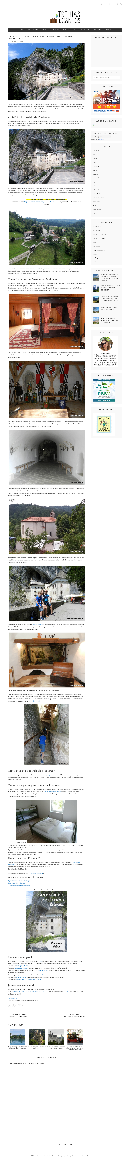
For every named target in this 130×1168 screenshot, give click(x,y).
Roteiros (97, 29)
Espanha (95, 174)
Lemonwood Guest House (52, 791)
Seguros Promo (43, 970)
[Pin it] (21, 1005)
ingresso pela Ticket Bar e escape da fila (29, 979)
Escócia (95, 170)
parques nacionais (99, 250)
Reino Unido (97, 193)
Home (21, 29)
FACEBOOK (17, 992)
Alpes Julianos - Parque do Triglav (19, 881)
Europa (64, 29)
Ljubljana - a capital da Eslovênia (19, 885)
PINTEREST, (36, 992)
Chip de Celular (21, 977)
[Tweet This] (9, 1005)
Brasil (55, 29)
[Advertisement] (57, 1126)
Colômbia (96, 166)
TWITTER (45, 992)
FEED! (66, 992)
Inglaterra (96, 182)
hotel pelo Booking (22, 966)
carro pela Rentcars (22, 968)
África (35, 29)
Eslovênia (31, 1000)
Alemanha (96, 150)
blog (40, 961)
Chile (94, 162)
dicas (94, 242)
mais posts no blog (37, 873)
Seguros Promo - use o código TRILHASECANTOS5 (42, 202)
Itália (94, 186)
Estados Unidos (98, 178)
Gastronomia (85, 29)
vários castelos (38, 624)
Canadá (95, 158)
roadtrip (95, 258)
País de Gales (97, 190)
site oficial (36, 701)
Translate (106, 139)
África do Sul (97, 209)
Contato (107, 29)
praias (95, 254)
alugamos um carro (53, 775)
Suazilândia (96, 201)
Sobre (28, 29)
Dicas (74, 29)
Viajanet (44, 975)
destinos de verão (99, 238)
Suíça (94, 205)
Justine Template (52, 1156)
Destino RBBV (24, 1000)
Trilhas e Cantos (41, 1156)
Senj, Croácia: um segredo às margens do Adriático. (109, 320)
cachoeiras (96, 230)
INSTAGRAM (26, 992)
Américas (45, 29)
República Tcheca (98, 197)
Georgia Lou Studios (73, 1156)
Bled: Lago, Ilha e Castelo (16, 883)
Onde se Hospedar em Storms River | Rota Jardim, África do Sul (109, 299)
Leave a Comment (12, 998)
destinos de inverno (99, 234)
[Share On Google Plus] (17, 1005)
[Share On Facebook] (13, 1005)
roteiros (95, 262)
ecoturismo (96, 246)
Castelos (17, 1000)
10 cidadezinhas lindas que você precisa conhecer (110, 288)
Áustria (95, 213)
